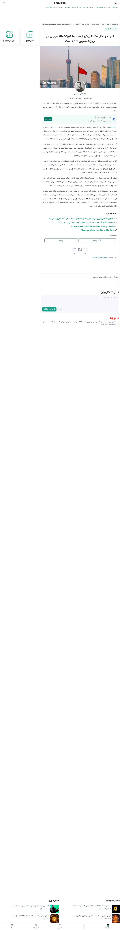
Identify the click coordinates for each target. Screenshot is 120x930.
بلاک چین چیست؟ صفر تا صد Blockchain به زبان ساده (93, 226)
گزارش (112, 127)
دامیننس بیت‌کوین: (57, 7)
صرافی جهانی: (89, 7)
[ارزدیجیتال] (60, 2)
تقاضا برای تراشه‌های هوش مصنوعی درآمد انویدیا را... (30, 906)
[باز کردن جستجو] (4, 2)
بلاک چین (97, 240)
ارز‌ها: (116, 7)
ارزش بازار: (78, 7)
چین (61, 240)
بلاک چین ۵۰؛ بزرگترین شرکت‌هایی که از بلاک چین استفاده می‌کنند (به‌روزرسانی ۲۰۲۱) (81, 218)
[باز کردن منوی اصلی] (115, 2)
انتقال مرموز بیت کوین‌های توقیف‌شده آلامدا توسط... (30, 916)
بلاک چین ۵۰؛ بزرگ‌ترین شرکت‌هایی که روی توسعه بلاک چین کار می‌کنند (86, 222)
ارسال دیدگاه (49, 309)
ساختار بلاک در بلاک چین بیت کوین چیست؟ (98, 230)
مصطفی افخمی (80, 93)
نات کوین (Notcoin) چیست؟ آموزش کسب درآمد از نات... (91, 906)
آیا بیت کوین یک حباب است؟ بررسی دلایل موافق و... (92, 916)
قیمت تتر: (106, 7)
